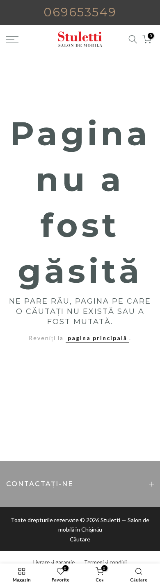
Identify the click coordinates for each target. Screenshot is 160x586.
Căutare (80, 539)
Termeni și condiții (105, 562)
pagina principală (97, 337)
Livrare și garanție (54, 562)
